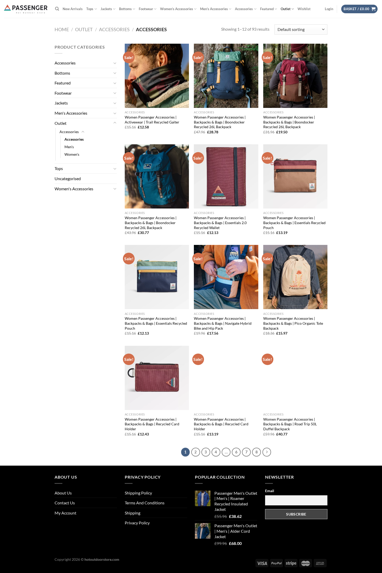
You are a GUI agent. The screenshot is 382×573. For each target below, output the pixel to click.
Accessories (244, 9)
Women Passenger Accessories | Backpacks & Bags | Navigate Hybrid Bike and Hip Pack (223, 323)
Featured (267, 9)
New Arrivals (73, 9)
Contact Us (65, 502)
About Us (63, 492)
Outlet (286, 9)
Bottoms (125, 9)
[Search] (57, 9)
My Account (65, 512)
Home (62, 29)
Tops (89, 9)
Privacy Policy (137, 522)
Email (269, 491)
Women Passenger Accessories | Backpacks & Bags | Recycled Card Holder (152, 424)
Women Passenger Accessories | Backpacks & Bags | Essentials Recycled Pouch (294, 223)
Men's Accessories (71, 112)
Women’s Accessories (176, 9)
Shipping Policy (138, 492)
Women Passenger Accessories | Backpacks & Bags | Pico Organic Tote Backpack (293, 323)
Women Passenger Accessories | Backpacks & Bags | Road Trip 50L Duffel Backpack (290, 424)
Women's (71, 154)
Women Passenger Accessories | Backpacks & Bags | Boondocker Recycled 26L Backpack (220, 122)
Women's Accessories (74, 188)
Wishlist (304, 9)
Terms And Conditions (144, 502)
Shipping (132, 512)
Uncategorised (68, 178)
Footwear (146, 9)
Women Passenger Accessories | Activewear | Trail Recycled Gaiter (152, 119)
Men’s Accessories (214, 9)
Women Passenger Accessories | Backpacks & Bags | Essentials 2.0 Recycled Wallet (220, 223)
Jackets (106, 9)
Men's (69, 147)
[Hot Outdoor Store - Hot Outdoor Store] (25, 9)
